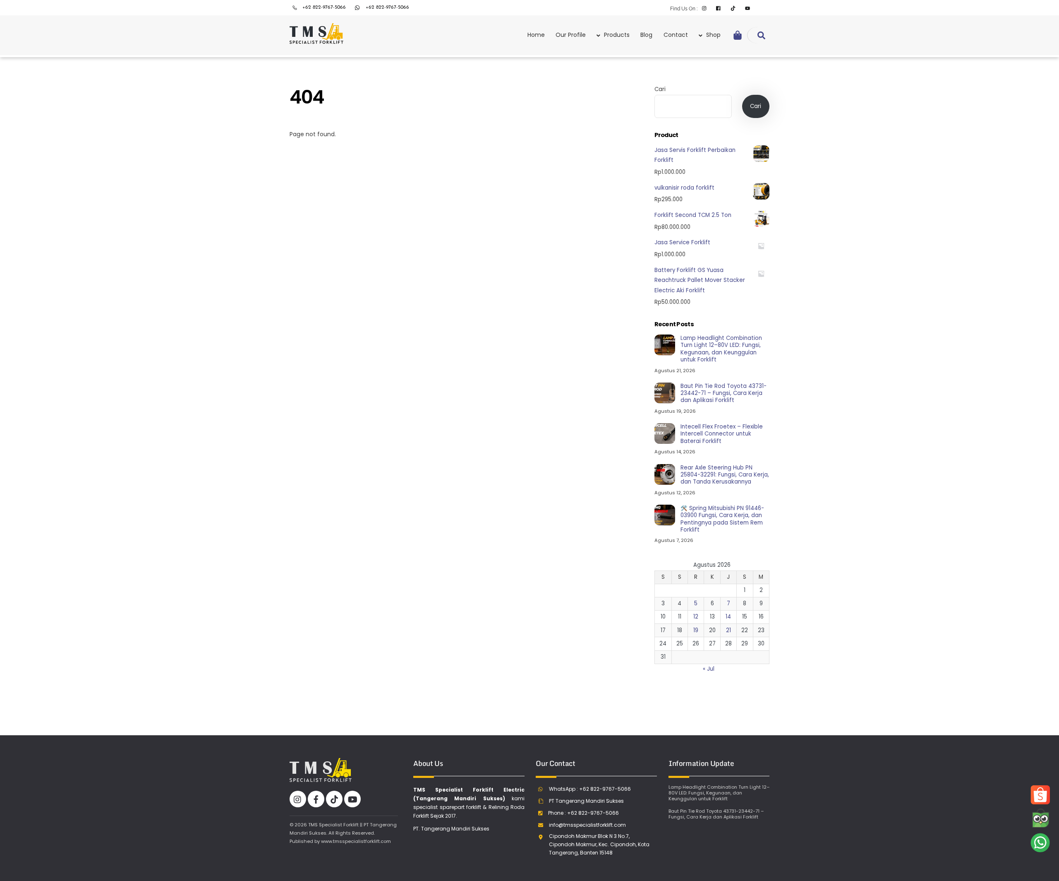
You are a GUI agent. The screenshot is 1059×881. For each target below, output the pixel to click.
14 (728, 617)
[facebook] (316, 798)
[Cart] (737, 35)
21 (728, 630)
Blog (646, 35)
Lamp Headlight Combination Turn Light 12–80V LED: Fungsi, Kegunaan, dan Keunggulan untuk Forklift (721, 349)
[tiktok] (334, 798)
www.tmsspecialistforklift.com (356, 841)
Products (616, 35)
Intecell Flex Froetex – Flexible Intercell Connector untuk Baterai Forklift (721, 434)
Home (536, 35)
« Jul (708, 669)
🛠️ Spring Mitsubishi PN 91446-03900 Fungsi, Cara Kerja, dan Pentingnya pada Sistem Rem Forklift (722, 519)
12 (695, 617)
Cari (660, 89)
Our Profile (571, 35)
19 (695, 630)
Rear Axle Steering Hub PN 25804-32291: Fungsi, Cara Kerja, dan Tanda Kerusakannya (724, 475)
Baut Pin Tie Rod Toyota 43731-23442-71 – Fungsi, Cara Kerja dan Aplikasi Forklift (723, 393)
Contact (676, 35)
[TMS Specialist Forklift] (316, 39)
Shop (712, 35)
